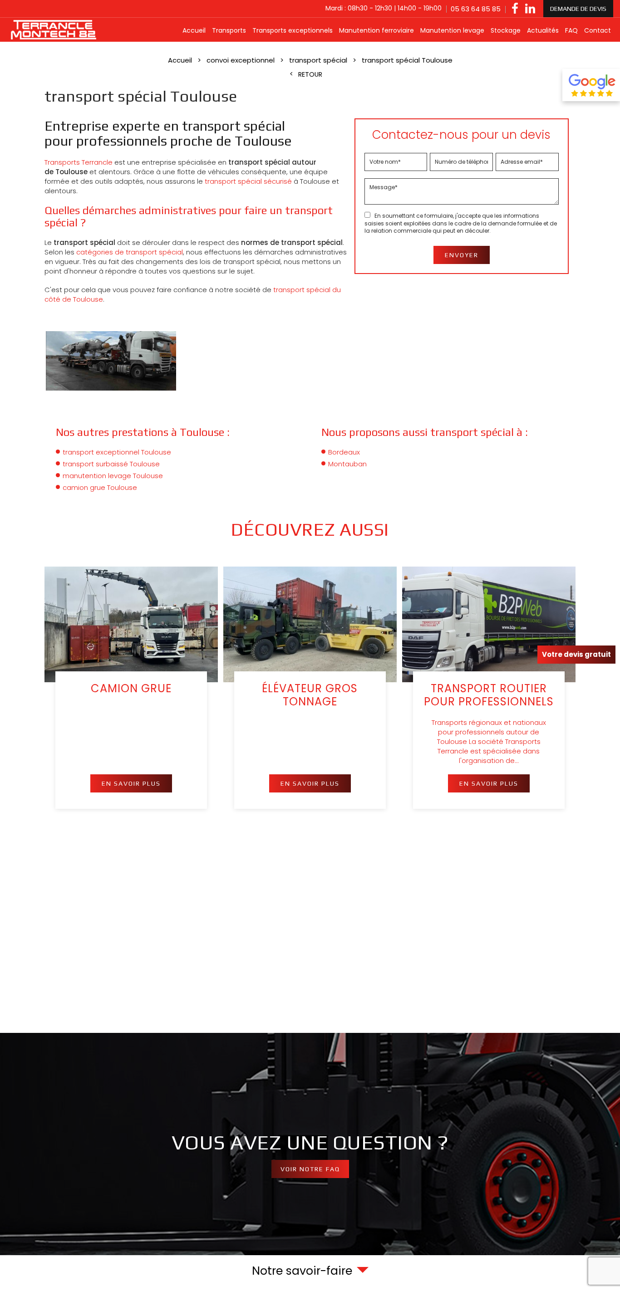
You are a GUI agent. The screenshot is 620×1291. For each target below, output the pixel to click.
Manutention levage (452, 30)
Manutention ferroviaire (376, 30)
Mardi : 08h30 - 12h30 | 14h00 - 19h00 (383, 8)
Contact (597, 30)
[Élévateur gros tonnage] (310, 687)
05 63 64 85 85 (476, 9)
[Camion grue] (131, 687)
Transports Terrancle (78, 162)
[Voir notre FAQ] (310, 1144)
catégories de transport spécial (129, 252)
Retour (310, 74)
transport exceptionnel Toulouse (117, 452)
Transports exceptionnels (292, 30)
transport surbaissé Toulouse (111, 464)
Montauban (347, 464)
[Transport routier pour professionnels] (489, 687)
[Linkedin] (530, 8)
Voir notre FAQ (310, 1169)
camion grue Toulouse (100, 487)
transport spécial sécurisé (248, 181)
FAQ (571, 30)
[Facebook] (515, 8)
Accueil (194, 30)
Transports (229, 30)
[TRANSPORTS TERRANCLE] (54, 30)
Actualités (543, 30)
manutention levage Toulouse (113, 475)
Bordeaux (344, 452)
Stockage (506, 30)
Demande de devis (578, 8)
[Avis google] (591, 85)
